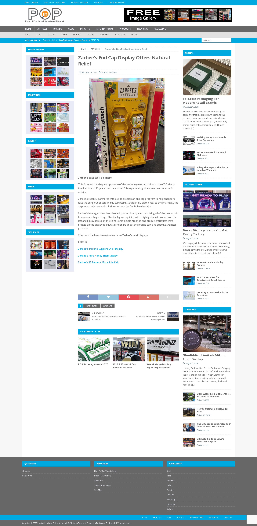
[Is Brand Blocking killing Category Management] (63, 209)
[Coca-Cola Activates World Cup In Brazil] (50, 81)
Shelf (27, 35)
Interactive (120, 35)
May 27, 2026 (204, 430)
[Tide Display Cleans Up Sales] (63, 153)
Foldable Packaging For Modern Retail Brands (201, 101)
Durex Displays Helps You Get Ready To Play (205, 232)
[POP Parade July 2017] (50, 127)
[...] (192, 128)
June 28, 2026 (204, 415)
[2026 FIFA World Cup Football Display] (129, 349)
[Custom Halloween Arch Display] (36, 209)
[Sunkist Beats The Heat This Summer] (63, 107)
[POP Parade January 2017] (94, 349)
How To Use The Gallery (54, 2)
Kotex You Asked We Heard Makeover (211, 153)
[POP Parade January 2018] (63, 117)
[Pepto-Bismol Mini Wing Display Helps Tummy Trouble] (36, 127)
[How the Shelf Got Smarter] (63, 199)
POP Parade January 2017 (93, 364)
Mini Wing (104, 35)
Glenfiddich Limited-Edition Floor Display (204, 357)
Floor (39, 35)
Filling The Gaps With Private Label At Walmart (212, 168)
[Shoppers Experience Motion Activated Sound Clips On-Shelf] (63, 218)
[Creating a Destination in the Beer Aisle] (63, 71)
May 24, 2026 (204, 143)
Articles (42, 28)
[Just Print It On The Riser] (50, 264)
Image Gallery (31, 2)
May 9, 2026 (203, 298)
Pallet (64, 35)
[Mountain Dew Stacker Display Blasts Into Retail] (50, 173)
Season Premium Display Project (210, 263)
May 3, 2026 (203, 158)
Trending (142, 28)
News (71, 28)
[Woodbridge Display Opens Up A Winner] (163, 349)
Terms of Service (124, 523)
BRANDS (189, 53)
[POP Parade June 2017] (63, 127)
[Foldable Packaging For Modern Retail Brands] (207, 77)
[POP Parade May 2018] (50, 117)
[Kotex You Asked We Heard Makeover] (189, 155)
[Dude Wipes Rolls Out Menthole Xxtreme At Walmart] (50, 199)
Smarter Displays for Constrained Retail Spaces (211, 278)
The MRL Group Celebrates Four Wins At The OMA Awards (214, 425)
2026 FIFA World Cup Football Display (124, 366)
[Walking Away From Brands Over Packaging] (189, 140)
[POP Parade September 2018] (36, 117)
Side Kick (51, 35)
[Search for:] (216, 40)
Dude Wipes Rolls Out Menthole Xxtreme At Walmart (214, 395)
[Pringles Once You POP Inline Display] (36, 218)
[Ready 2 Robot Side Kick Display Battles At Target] (36, 264)
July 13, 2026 (204, 400)
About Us (26, 471)
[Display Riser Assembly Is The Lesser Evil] (63, 81)
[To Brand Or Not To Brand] (50, 254)
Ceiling (134, 35)
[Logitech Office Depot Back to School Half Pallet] (63, 173)
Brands (57, 28)
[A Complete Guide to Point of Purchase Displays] (36, 244)
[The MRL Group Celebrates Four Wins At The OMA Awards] (189, 427)
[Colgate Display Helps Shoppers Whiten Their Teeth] (50, 244)
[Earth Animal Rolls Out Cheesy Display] (36, 71)
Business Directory (79, 2)
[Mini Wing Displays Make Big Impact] (36, 107)
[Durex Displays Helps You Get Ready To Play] (36, 61)
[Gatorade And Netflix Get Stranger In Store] (36, 173)
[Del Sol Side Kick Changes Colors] (63, 254)
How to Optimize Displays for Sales (212, 410)
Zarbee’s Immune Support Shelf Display (100, 248)
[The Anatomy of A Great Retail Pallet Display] (36, 153)
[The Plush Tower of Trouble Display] (36, 163)
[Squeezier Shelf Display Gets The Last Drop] (50, 218)
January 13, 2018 (89, 72)
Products (125, 28)
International (104, 28)
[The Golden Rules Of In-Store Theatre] (50, 209)
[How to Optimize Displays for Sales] (189, 412)
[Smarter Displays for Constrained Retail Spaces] (50, 71)
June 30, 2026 (204, 268)
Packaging (160, 28)
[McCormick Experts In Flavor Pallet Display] (63, 163)
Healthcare (91, 306)
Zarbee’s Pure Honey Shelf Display (98, 255)
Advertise (98, 2)
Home (28, 28)
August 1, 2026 (191, 106)
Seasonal (107, 306)
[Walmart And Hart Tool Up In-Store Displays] (63, 244)
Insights (85, 28)
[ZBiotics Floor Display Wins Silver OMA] (63, 61)
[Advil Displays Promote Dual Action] (36, 254)
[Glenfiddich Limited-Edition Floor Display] (50, 61)
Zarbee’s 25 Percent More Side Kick (98, 262)
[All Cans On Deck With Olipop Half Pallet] (50, 163)
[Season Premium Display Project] (189, 265)
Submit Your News (117, 2)
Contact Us (27, 475)
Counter (77, 35)
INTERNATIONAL (193, 184)
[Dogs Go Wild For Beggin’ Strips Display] (63, 264)
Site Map (98, 490)
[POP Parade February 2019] (50, 107)
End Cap (90, 35)
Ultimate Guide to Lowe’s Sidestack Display (210, 440)
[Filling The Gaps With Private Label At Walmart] (189, 170)
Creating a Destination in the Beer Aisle (212, 293)
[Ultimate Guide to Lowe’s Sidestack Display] (36, 81)
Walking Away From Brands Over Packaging (211, 138)
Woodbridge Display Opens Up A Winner (159, 366)
